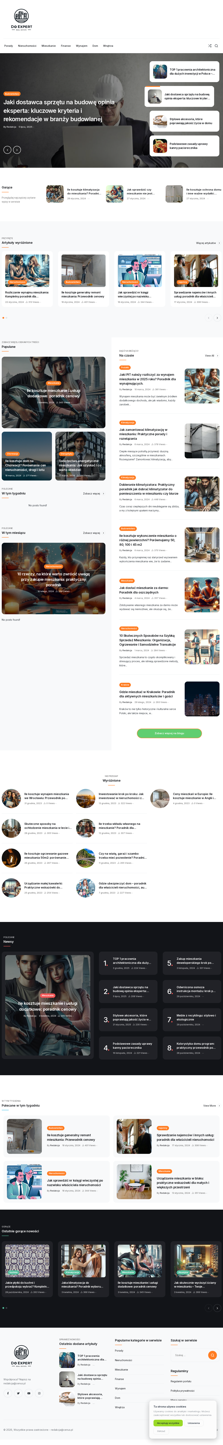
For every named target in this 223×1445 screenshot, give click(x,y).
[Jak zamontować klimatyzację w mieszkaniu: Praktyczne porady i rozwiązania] (202, 440)
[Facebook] (7, 1393)
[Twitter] (18, 1393)
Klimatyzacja (127, 422)
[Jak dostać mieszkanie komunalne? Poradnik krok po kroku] (114, 194)
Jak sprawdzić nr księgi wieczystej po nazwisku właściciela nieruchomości (135, 294)
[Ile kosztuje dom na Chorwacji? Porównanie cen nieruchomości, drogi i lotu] (27, 456)
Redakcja (127, 389)
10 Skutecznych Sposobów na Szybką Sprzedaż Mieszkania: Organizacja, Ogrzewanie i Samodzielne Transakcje (147, 640)
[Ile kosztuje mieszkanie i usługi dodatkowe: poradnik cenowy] (53, 392)
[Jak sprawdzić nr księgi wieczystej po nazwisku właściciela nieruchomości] (140, 271)
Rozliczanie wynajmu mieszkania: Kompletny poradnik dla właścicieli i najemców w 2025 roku (27, 294)
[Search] (216, 46)
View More (210, 1105)
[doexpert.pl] (20, 19)
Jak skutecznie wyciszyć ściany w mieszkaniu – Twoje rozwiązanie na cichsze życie (195, 1285)
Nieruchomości (17, 282)
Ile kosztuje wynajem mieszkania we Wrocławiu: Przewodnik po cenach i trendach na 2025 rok (46, 796)
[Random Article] (210, 46)
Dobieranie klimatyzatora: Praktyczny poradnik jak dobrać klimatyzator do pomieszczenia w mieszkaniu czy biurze (148, 489)
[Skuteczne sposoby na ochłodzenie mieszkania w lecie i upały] (11, 828)
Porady (119, 1350)
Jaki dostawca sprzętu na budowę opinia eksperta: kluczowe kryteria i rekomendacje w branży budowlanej (130, 989)
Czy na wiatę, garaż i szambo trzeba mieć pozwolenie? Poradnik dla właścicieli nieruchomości (122, 856)
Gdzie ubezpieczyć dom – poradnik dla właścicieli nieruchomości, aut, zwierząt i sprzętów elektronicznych (122, 885)
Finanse (119, 1379)
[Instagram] (39, 1393)
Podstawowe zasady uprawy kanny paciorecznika (132, 1045)
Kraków (125, 684)
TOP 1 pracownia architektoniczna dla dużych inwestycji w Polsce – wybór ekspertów (132, 961)
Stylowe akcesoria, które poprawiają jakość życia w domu (131, 1017)
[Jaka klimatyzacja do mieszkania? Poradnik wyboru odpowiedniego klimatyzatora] (83, 1261)
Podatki (125, 367)
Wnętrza (120, 1407)
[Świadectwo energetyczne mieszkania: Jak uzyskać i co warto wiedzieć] (80, 456)
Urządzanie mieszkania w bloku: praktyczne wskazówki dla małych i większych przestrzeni (183, 1183)
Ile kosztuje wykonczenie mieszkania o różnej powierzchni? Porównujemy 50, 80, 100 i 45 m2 (147, 540)
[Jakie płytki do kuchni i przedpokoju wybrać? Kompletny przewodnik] (27, 1261)
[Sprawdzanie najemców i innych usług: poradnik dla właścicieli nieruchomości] (196, 271)
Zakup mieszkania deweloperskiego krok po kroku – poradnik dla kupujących (194, 961)
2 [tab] (6, 318)
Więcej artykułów (206, 242)
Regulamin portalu (181, 1381)
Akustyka (183, 1272)
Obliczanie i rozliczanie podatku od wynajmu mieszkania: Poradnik (82, 191)
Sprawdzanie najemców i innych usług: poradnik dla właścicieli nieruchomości (195, 294)
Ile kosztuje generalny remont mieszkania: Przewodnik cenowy (82, 294)
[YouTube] (28, 1393)
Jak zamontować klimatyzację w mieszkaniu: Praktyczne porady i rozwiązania (143, 434)
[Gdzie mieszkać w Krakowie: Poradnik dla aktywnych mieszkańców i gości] (202, 699)
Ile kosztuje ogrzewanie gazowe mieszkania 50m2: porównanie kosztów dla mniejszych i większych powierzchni (46, 856)
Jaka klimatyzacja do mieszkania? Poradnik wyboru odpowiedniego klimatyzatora (81, 1285)
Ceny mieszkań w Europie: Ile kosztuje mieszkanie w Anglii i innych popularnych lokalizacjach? (197, 796)
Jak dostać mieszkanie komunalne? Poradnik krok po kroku (144, 191)
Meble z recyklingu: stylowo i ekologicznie (196, 1017)
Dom (117, 1397)
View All (210, 355)
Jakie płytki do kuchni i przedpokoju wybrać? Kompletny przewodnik (26, 1285)
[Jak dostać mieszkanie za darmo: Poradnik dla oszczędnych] (202, 594)
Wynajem (120, 1388)
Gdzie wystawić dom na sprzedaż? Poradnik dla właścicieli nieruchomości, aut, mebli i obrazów (203, 191)
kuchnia (13, 1272)
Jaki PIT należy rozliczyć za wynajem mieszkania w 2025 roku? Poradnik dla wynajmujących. (147, 379)
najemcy (182, 282)
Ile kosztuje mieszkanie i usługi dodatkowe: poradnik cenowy (138, 1284)
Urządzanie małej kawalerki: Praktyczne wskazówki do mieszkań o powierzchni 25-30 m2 (47, 885)
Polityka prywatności (182, 1390)
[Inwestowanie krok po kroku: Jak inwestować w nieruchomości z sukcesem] (85, 798)
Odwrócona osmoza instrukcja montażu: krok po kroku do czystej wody (196, 989)
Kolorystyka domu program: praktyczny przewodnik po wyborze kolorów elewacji (195, 1046)
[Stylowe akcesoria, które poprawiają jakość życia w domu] (67, 1398)
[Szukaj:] (195, 1355)
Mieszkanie (127, 580)
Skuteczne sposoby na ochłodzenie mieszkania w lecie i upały (46, 826)
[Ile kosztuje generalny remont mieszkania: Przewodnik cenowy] (83, 271)
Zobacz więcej (92, 493)
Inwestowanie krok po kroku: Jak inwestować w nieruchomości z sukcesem (121, 796)
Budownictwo (73, 282)
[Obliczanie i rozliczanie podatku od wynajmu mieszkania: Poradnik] (55, 194)
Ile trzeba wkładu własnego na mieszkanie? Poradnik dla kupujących (119, 826)
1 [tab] (3, 318)
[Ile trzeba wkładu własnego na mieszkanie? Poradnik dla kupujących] (85, 828)
